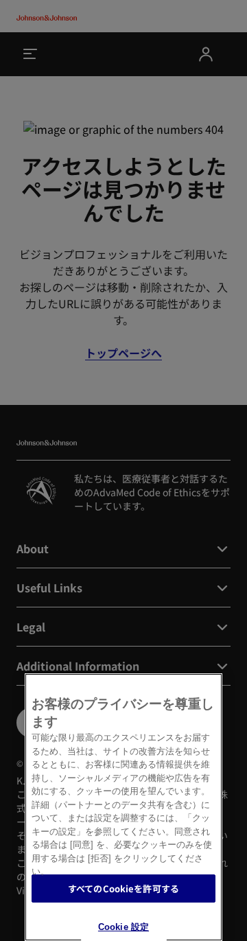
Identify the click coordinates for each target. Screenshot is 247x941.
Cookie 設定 (123, 927)
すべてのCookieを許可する (123, 888)
